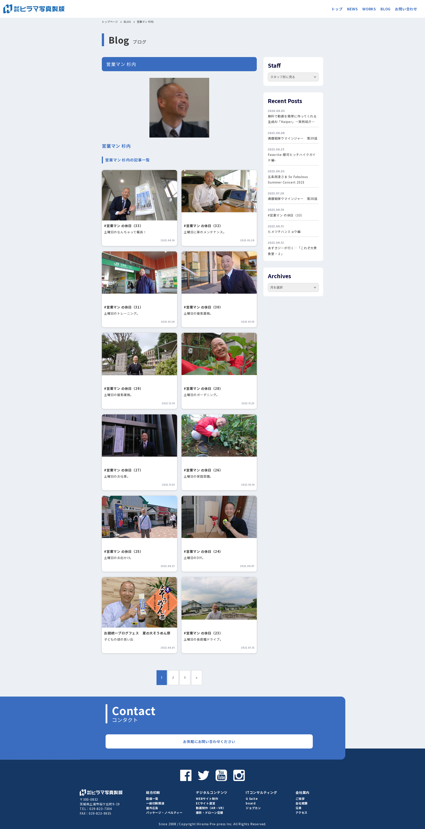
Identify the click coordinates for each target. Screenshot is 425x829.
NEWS (352, 8)
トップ (336, 8)
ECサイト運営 (205, 803)
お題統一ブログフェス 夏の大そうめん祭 (137, 633)
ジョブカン (253, 808)
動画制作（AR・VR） (211, 808)
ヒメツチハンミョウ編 (284, 231)
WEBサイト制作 (207, 798)
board (251, 803)
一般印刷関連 (155, 803)
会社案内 (302, 792)
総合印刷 (153, 792)
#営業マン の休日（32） (203, 225)
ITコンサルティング (261, 792)
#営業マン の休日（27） (123, 470)
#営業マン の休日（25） (123, 551)
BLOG (385, 8)
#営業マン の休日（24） (203, 551)
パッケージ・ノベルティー (164, 812)
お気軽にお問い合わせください (209, 741)
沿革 (299, 808)
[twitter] (203, 775)
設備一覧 (152, 798)
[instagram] (239, 775)
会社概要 (302, 803)
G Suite (252, 798)
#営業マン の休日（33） (123, 225)
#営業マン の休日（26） (203, 470)
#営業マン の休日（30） (203, 307)
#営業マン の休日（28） (203, 388)
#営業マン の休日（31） (123, 307)
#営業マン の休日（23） (203, 633)
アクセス (301, 812)
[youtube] (221, 775)
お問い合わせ (406, 8)
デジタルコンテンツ (211, 792)
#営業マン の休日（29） (123, 388)
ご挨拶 (300, 798)
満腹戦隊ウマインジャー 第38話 (292, 198)
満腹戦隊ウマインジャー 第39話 (292, 138)
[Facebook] (186, 775)
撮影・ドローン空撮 (209, 812)
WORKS (369, 8)
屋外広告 (152, 808)
